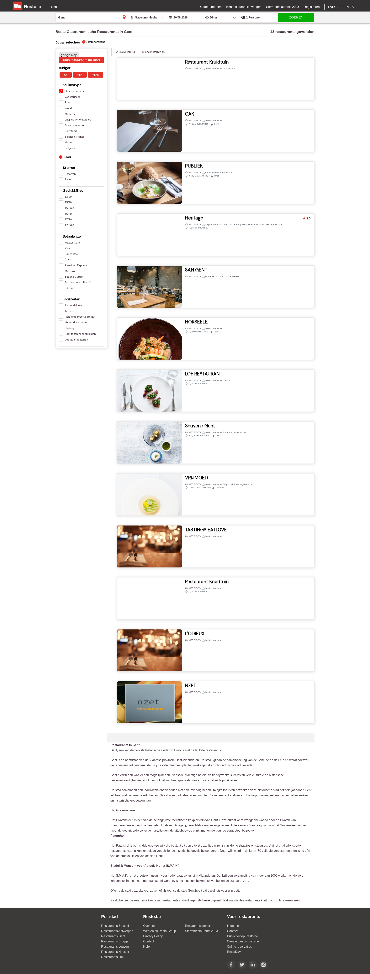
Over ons (149, 925)
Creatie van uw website (243, 941)
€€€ (79, 74)
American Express (76, 265)
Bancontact (71, 253)
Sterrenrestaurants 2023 (201, 931)
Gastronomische (75, 91)
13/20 (68, 196)
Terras (68, 311)
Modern (69, 142)
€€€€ (95, 74)
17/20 (68, 219)
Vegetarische (73, 96)
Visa (67, 248)
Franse (69, 102)
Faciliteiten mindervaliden (80, 333)
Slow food (71, 130)
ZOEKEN (296, 17)
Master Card (72, 242)
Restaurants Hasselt (115, 951)
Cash (68, 259)
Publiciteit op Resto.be (242, 936)
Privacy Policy (153, 936)
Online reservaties (239, 946)
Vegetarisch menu (76, 322)
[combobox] (334, 7)
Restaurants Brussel (115, 925)
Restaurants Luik (112, 957)
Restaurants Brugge (115, 941)
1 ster (68, 179)
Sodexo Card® (74, 276)
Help (146, 946)
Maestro (70, 271)
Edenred (70, 288)
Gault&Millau (125, 52)
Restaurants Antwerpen (117, 931)
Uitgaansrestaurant (76, 339)
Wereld (69, 108)
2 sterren (70, 173)
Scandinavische (74, 125)
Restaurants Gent (113, 936)
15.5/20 (69, 208)
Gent (54, 6)
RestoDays (234, 951)
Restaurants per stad (199, 925)
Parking (69, 328)
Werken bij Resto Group (159, 931)
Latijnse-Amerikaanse (78, 119)
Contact (148, 941)
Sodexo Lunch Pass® (78, 282)
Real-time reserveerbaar (80, 316)
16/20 (68, 213)
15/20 (68, 202)
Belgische (71, 148)
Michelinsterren (154, 52)
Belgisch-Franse (75, 136)
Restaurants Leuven (115, 946)
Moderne (70, 113)
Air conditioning (74, 305)
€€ (65, 74)
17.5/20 (69, 225)
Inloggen (233, 925)
